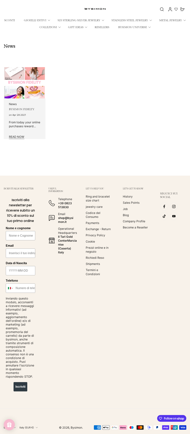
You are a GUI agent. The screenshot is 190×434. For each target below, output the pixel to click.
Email (10, 245)
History (128, 196)
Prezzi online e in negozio (97, 249)
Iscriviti (20, 386)
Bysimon (76, 427)
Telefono (12, 280)
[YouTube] (174, 216)
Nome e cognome (18, 228)
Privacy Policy (95, 235)
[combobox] (10, 288)
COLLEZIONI (48, 27)
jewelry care (94, 206)
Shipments (93, 264)
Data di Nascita (16, 263)
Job (125, 209)
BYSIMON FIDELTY (22, 109)
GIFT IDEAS (75, 27)
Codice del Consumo (93, 214)
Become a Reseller (135, 227)
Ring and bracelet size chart (98, 198)
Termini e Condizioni (93, 272)
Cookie (90, 241)
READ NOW (16, 137)
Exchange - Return (98, 229)
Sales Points (131, 202)
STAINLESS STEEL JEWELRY (130, 20)
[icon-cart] (182, 9)
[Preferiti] (176, 9)
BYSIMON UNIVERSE (132, 27)
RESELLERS (102, 27)
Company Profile (134, 221)
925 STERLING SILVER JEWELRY (79, 20)
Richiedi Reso (95, 258)
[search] (162, 9)
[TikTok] (164, 216)
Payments (92, 223)
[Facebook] (164, 206)
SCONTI (9, 20)
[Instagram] (174, 206)
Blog (126, 215)
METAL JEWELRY (170, 20)
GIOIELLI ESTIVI (35, 20)
